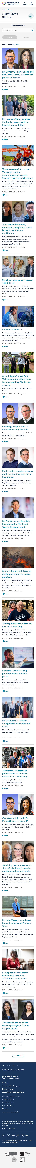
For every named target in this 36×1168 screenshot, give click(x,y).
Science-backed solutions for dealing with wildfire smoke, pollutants (16, 574)
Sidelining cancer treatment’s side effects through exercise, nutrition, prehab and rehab (17, 868)
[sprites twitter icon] (8, 1135)
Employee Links (7, 1089)
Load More (18, 1056)
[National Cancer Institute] (11, 1154)
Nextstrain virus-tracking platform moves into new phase (14, 673)
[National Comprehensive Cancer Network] (25, 1154)
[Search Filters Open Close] (24, 25)
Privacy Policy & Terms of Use (11, 1096)
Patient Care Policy (8, 1106)
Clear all (26, 37)
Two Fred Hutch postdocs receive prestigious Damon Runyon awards (15, 1025)
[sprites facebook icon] (3, 1135)
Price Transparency (8, 1103)
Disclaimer (5, 1109)
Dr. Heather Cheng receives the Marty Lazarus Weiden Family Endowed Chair (16, 122)
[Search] (32, 30)
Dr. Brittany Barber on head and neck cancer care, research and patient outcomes (18, 74)
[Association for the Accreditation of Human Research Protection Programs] (14, 1159)
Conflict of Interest (8, 1100)
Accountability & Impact (11, 1086)
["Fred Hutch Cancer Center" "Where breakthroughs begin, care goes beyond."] (10, 3)
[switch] (31, 16)
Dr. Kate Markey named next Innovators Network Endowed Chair (17, 923)
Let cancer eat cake (12, 329)
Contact (5, 1083)
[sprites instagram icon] (22, 1135)
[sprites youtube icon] (17, 1135)
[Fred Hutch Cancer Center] (10, 1077)
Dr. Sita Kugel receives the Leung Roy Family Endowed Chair (16, 723)
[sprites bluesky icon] (26, 1135)
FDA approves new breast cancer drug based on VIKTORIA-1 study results (15, 975)
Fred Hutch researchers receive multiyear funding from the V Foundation (18, 474)
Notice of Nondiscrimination (10, 1112)
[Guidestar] (22, 1159)
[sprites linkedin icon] (13, 1135)
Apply (9, 37)
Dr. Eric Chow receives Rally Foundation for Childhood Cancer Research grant (16, 524)
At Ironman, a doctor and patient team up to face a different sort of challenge (15, 773)
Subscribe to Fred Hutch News (13, 1092)
